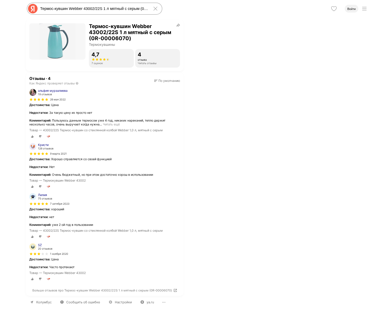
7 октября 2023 (60, 203)
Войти (351, 9)
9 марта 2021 (58, 153)
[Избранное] (334, 8)
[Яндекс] (33, 8)
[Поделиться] (178, 25)
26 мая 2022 (58, 99)
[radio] (32, 136)
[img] (38, 99)
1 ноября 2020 (59, 253)
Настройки (123, 302)
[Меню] (364, 8)
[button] (167, 81)
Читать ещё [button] (111, 124)
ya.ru (150, 302)
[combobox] (94, 8)
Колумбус (44, 302)
